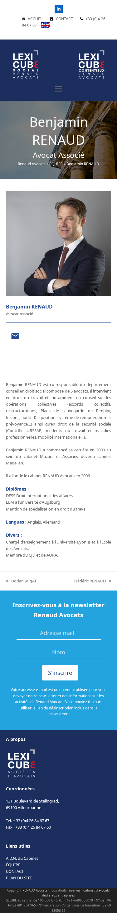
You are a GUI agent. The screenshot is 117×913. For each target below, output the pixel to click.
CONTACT (64, 18)
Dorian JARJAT (21, 581)
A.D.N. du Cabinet (22, 858)
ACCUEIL (35, 18)
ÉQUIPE (56, 164)
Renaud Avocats (32, 164)
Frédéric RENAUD (90, 581)
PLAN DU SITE (19, 878)
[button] (58, 89)
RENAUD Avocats (34, 890)
